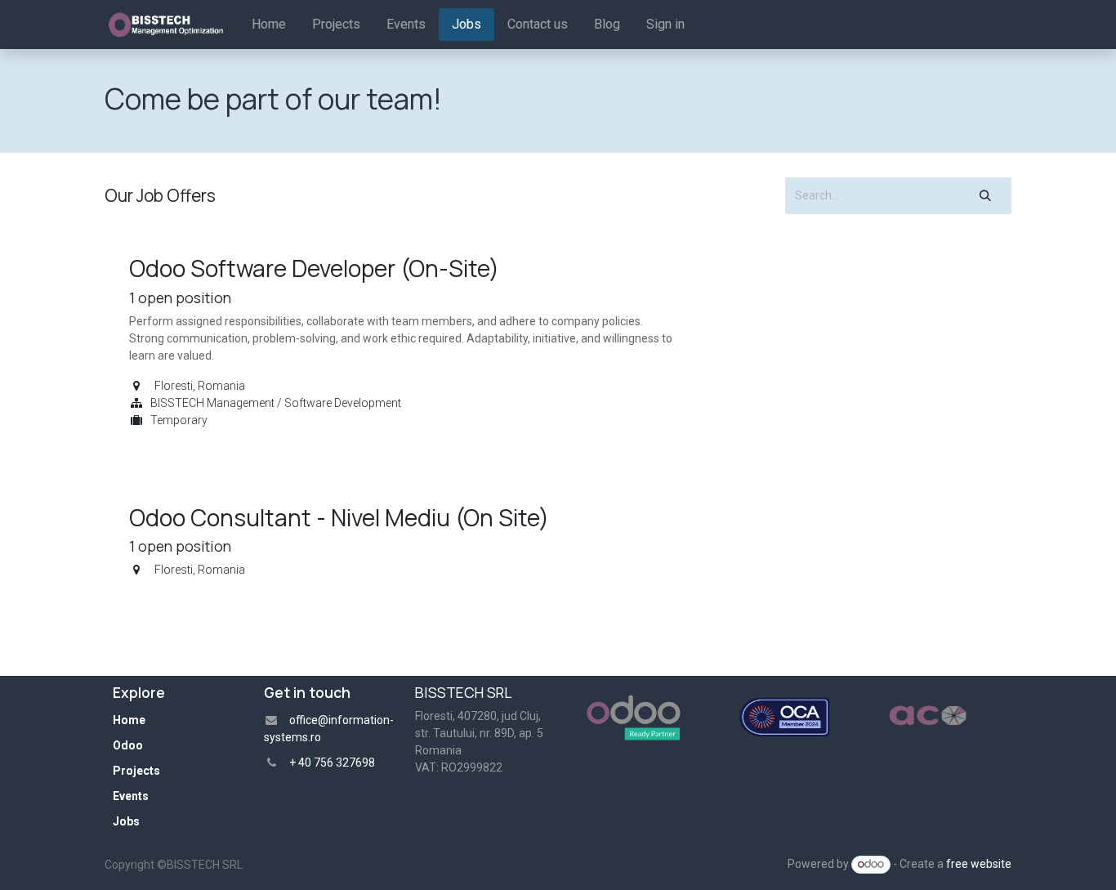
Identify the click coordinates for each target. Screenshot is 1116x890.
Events (131, 796)
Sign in (665, 24)
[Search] (985, 195)
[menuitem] (269, 24)
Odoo (128, 745)
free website (978, 863)
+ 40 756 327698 (333, 762)
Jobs (126, 821)
